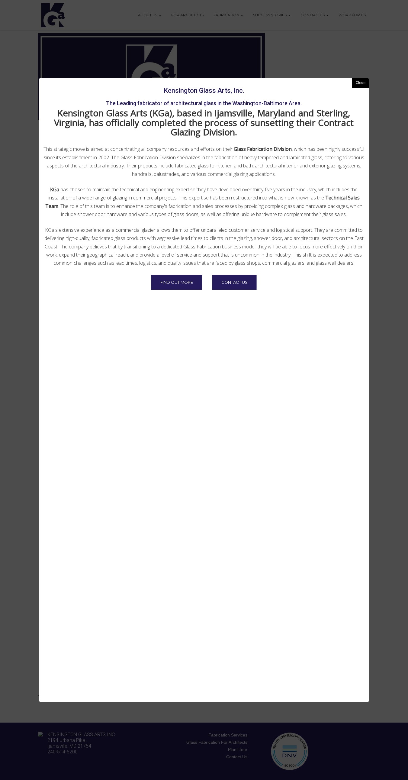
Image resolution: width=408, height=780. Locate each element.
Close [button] (360, 83)
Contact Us (234, 282)
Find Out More (176, 282)
